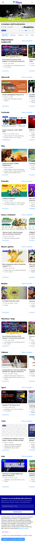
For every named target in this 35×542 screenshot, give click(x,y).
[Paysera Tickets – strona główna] (17, 2)
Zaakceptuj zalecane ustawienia (13, 539)
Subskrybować (17, 512)
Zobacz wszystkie (28, 41)
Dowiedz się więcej (23, 528)
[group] (17, 13)
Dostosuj (6, 532)
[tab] (19, 30)
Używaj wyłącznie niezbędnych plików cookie (17, 535)
